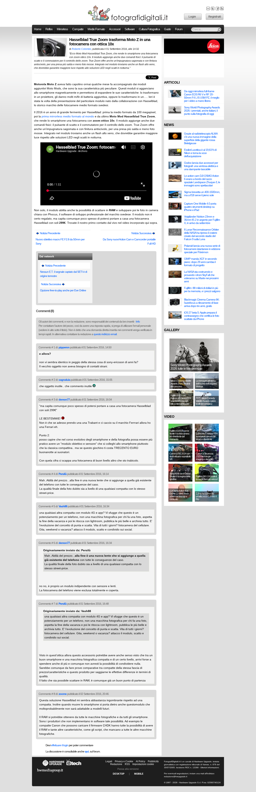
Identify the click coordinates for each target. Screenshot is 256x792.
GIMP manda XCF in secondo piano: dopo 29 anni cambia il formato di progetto (200, 262)
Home (37, 29)
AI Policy (140, 761)
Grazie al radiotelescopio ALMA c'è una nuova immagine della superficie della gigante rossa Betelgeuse (200, 138)
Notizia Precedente (49, 233)
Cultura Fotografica (149, 29)
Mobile (138, 773)
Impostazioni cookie (143, 764)
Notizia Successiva (141, 233)
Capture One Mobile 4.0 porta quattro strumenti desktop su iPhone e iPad (200, 207)
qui (87, 751)
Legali (108, 761)
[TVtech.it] (73, 766)
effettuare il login (59, 745)
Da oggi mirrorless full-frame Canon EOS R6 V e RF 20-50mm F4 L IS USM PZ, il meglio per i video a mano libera (201, 96)
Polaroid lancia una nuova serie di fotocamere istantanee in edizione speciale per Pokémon (202, 249)
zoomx (63, 693)
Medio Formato (96, 29)
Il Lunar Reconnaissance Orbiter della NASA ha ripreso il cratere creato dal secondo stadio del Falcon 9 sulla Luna (201, 234)
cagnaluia (64, 379)
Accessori (114, 29)
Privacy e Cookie (124, 761)
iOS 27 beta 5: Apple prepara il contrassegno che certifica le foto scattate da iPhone (201, 316)
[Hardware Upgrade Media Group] (50, 773)
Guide (167, 29)
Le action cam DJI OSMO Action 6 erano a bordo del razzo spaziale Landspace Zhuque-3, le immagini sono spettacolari (202, 180)
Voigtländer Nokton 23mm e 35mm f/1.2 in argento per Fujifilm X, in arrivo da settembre (202, 220)
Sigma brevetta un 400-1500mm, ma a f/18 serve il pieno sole (202, 193)
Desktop (118, 773)
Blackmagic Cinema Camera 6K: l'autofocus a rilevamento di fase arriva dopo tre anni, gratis (201, 303)
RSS (127, 764)
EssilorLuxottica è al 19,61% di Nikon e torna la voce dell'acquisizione (200, 153)
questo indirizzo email (105, 334)
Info (138, 321)
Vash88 (63, 506)
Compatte (77, 29)
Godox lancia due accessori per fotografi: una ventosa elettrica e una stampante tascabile (201, 166)
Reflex (49, 29)
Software (130, 29)
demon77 (64, 399)
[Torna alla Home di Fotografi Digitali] (128, 20)
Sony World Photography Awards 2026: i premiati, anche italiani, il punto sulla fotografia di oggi (202, 110)
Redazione (116, 764)
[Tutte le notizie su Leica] (194, 52)
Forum (179, 29)
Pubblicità (153, 761)
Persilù (63, 473)
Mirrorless (62, 29)
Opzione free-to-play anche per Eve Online (63, 290)
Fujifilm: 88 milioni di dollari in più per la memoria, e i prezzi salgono (202, 289)
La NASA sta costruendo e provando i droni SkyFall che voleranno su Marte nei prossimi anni (201, 276)
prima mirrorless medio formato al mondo (68, 116)
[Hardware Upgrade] (53, 766)
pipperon (64, 347)
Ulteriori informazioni (209, 767)
